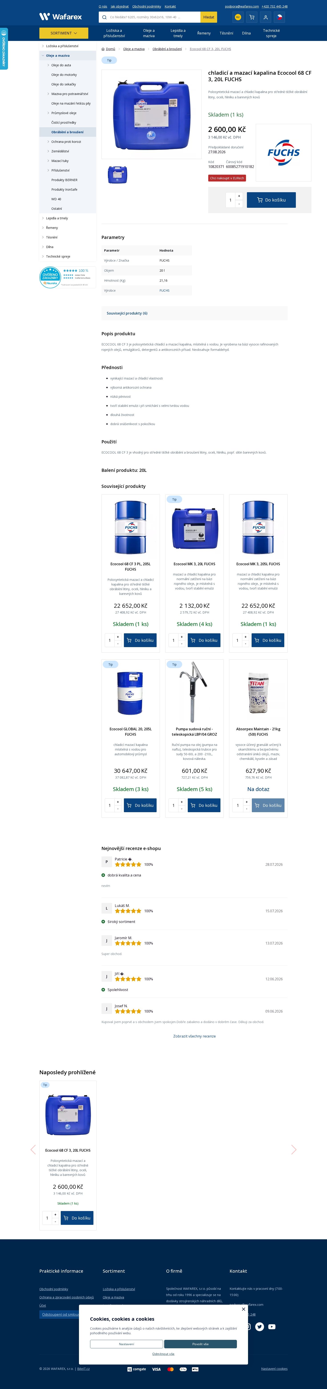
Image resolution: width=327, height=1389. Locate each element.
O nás (103, 6)
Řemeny (204, 33)
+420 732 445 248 (275, 6)
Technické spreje (271, 33)
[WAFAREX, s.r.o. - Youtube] (271, 1326)
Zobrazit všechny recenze (194, 1036)
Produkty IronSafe (64, 189)
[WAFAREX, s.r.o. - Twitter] (259, 1326)
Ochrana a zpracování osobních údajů (66, 1297)
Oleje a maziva (149, 33)
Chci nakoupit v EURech (227, 178)
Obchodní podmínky (146, 6)
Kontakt (170, 6)
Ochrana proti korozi (66, 141)
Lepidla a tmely (178, 33)
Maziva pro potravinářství (69, 94)
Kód (211, 162)
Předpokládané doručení (225, 147)
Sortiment (61, 33)
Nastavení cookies (274, 1369)
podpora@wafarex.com (242, 6)
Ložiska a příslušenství (114, 33)
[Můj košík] (251, 17)
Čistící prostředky (63, 122)
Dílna (246, 33)
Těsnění (226, 33)
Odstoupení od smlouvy (62, 1314)
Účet (42, 1305)
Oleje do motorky (64, 75)
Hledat (208, 17)
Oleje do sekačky (63, 84)
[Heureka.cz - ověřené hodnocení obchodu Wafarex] (67, 277)
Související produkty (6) (127, 313)
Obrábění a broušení (67, 132)
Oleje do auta (61, 65)
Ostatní (56, 208)
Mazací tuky (60, 161)
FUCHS (164, 290)
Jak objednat (120, 6)
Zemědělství (60, 151)
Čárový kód (234, 162)
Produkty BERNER (64, 180)
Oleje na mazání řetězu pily (71, 103)
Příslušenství (60, 170)
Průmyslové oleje (64, 113)
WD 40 (56, 199)
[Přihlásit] (265, 17)
